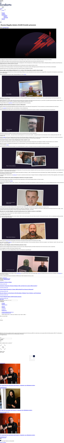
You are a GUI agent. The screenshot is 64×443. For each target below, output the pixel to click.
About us (3, 19)
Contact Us (4, 309)
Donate (1, 8)
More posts (2, 299)
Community (4, 308)
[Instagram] (0, 2)
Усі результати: (2, 363)
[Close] (0, 438)
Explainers (3, 14)
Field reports (6, 17)
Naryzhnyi (60, 273)
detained (10, 242)
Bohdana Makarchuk (6, 278)
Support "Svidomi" (3, 442)
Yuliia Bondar (4, 277)
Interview (3, 18)
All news (3, 12)
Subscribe (2, 301)
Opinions (5, 16)
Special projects (4, 304)
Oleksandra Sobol (7, 279)
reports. (25, 74)
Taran (39, 273)
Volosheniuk (19, 273)
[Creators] (2, 336)
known (7, 240)
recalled (4, 137)
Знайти (1, 339)
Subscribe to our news (3, 300)
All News (3, 303)
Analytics (3, 13)
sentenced (14, 174)
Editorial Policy (4, 310)
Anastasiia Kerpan (6, 27)
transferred (10, 102)
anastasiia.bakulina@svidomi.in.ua (7, 312)
